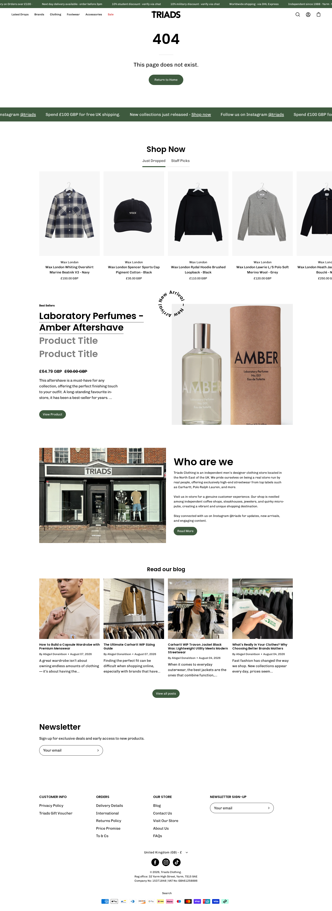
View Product (52, 414)
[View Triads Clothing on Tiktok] (177, 862)
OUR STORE (162, 797)
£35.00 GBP (134, 278)
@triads (249, 114)
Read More (185, 531)
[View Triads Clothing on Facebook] (155, 862)
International (107, 813)
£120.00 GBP (262, 278)
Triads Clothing (171, 872)
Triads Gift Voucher (55, 813)
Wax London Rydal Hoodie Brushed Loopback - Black (198, 269)
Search (167, 893)
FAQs (157, 836)
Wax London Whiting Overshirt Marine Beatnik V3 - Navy (69, 269)
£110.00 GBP (198, 278)
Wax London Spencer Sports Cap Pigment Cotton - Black (134, 269)
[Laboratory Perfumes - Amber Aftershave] (232, 364)
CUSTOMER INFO (53, 797)
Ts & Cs (102, 836)
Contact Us (162, 813)
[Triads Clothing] (166, 14)
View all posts (166, 693)
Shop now (174, 114)
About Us (161, 828)
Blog (157, 805)
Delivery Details (109, 805)
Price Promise (108, 828)
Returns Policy (108, 821)
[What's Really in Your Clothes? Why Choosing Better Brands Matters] (262, 608)
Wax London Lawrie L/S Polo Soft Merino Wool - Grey (262, 269)
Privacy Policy (51, 805)
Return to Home (166, 80)
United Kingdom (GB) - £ (163, 852)
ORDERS (102, 797)
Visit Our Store (165, 821)
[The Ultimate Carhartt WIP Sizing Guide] (134, 608)
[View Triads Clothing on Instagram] (166, 862)
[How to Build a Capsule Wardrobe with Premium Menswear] (69, 608)
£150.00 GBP (69, 278)
